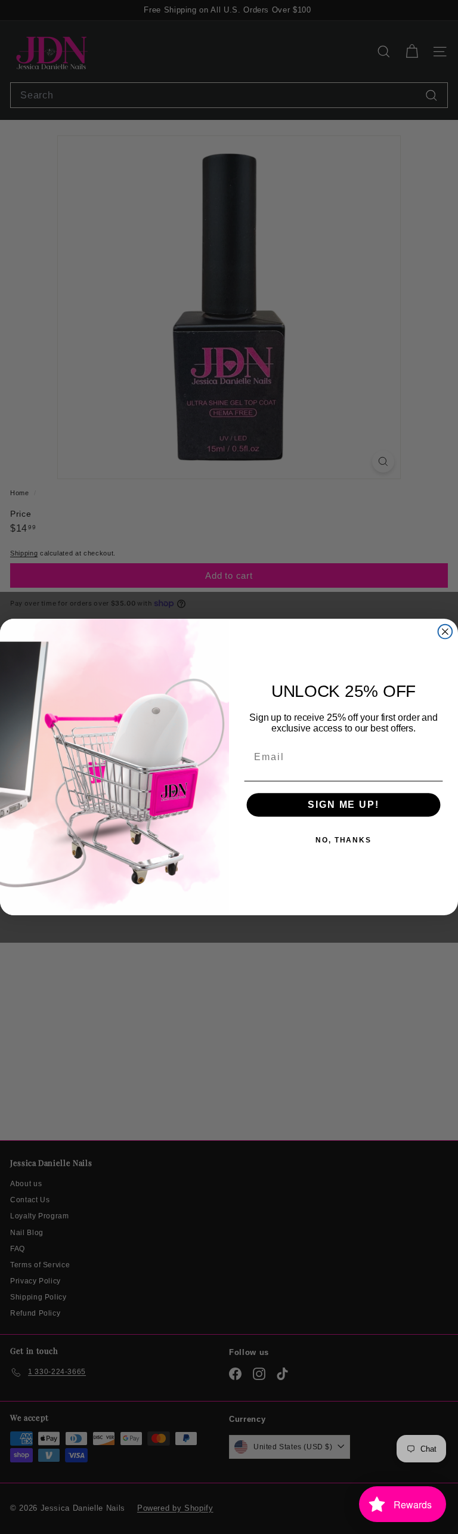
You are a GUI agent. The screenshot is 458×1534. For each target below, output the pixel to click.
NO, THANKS (343, 840)
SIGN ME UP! (343, 805)
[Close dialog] (445, 632)
